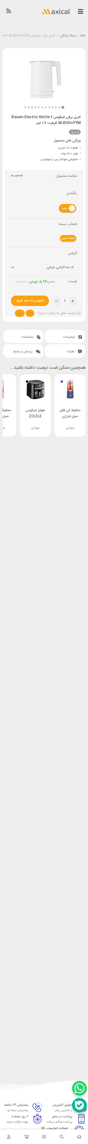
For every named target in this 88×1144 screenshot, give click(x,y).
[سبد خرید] (26, 1136)
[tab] (65, 336)
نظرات (71, 351)
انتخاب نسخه (68, 224)
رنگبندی (71, 193)
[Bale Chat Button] (79, 1105)
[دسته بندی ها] (44, 1136)
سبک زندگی (68, 35)
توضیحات (69, 337)
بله (30, 313)
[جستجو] (61, 1136)
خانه (83, 35)
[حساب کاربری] (9, 1136)
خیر (20, 313)
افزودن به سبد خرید (30, 301)
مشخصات (27, 337)
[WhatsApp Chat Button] (79, 1088)
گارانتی (72, 253)
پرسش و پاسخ (23, 351)
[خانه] (79, 1136)
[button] (25, 107)
